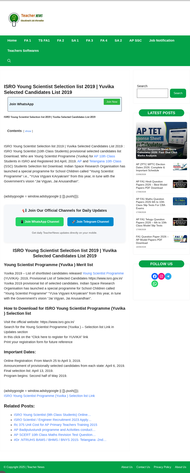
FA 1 (27, 40)
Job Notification (161, 40)
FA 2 (60, 40)
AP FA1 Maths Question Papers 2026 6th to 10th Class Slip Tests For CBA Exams (150, 203)
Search (142, 86)
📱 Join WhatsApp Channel (39, 221)
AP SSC (135, 40)
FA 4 (103, 40)
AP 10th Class (104, 156)
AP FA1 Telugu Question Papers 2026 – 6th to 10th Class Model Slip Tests (151, 222)
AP (79, 161)
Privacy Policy (162, 467)
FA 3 (89, 40)
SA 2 (118, 40)
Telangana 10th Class (105, 161)
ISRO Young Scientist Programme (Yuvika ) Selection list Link (49, 396)
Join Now (112, 101)
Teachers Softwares (23, 51)
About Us (127, 467)
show (28, 131)
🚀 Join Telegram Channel (90, 221)
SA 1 (75, 40)
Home (12, 40)
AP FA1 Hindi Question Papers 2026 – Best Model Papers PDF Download (151, 184)
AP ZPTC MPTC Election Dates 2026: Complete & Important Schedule (150, 167)
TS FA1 (44, 40)
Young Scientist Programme (103, 273)
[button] (9, 61)
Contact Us (143, 467)
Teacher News (36, 467)
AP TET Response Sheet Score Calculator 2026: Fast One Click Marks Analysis (157, 152)
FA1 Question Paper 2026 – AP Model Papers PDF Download (152, 239)
